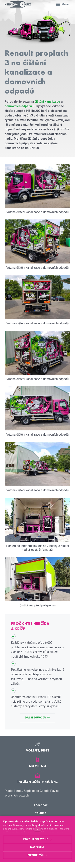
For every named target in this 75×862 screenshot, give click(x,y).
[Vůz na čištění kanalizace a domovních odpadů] (37, 186)
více (37, 829)
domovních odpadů (18, 106)
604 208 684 (37, 766)
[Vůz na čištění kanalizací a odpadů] (37, 520)
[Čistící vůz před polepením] (37, 579)
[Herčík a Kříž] (18, 4)
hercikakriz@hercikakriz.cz (38, 781)
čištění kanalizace (47, 101)
